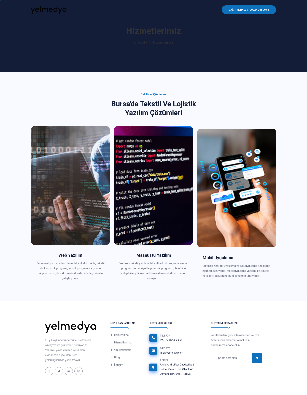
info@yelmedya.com (171, 352)
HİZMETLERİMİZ (136, 9)
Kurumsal (107, 9)
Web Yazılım (70, 255)
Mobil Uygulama (218, 257)
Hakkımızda (121, 335)
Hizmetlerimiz (123, 342)
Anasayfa (86, 9)
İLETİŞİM (203, 9)
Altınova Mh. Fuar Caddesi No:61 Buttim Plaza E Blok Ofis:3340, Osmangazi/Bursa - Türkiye (178, 369)
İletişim (118, 365)
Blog (185, 9)
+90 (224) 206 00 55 (171, 339)
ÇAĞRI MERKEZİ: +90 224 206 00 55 (249, 9)
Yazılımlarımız (164, 9)
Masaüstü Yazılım (153, 255)
